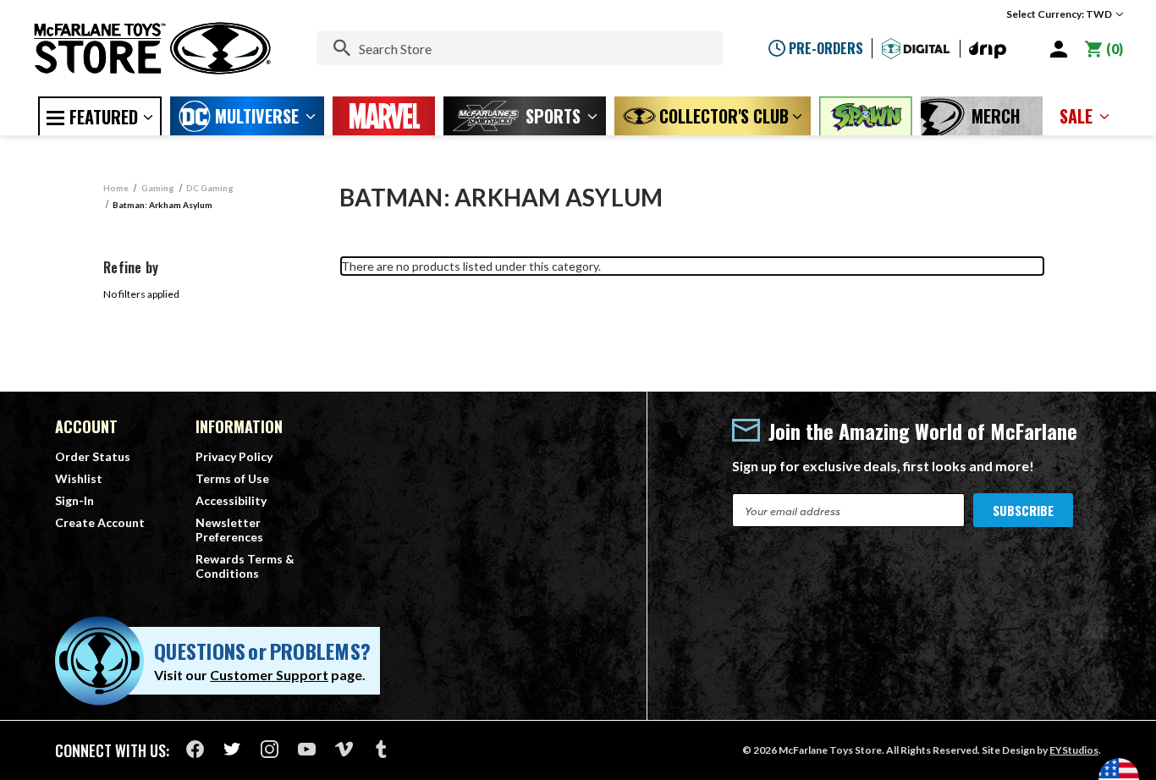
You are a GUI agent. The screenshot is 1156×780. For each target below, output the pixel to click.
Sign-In (74, 500)
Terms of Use (232, 478)
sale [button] (1076, 116)
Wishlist (78, 478)
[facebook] (195, 749)
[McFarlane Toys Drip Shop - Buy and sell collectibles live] (987, 50)
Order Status (92, 456)
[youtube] (307, 749)
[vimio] (344, 749)
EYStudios (1073, 750)
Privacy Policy (233, 456)
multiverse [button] (257, 116)
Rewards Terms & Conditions (245, 566)
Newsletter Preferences (229, 529)
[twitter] (232, 749)
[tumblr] (381, 749)
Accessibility (231, 500)
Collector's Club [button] (724, 116)
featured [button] (103, 116)
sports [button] (553, 116)
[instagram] (269, 749)
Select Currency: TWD (1060, 14)
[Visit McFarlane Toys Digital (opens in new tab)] (916, 48)
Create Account (100, 522)
